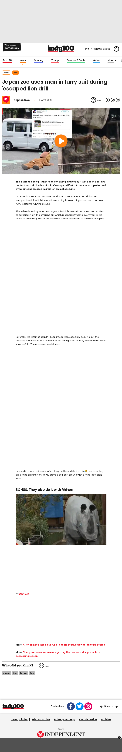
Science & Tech (76, 60)
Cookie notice (88, 719)
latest (23, 673)
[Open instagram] (88, 706)
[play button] (61, 141)
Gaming (38, 60)
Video (96, 60)
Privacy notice (41, 719)
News (23, 60)
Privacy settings (64, 719)
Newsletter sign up (100, 49)
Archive (106, 719)
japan (6, 673)
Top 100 (7, 60)
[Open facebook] (71, 706)
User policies (19, 719)
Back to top (111, 706)
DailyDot (23, 593)
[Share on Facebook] (108, 100)
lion (15, 673)
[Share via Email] (118, 100)
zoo (15, 72)
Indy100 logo (61, 48)
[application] (61, 519)
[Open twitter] (80, 706)
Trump (55, 60)
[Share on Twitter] (113, 100)
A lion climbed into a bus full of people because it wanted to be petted (64, 644)
